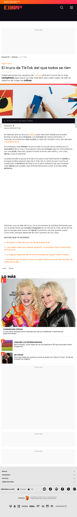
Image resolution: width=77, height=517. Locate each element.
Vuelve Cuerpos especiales (12, 1)
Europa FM (6, 57)
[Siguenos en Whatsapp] (74, 490)
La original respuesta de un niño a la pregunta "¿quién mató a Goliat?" (38, 255)
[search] (61, 7)
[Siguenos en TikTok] (50, 490)
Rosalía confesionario (10, 2)
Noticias (15, 57)
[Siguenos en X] (68, 490)
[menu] (71, 7)
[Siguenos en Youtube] (44, 490)
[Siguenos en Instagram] (56, 490)
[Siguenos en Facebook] (62, 490)
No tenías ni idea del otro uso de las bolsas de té (28, 242)
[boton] (56, 471)
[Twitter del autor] (13, 126)
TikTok (37, 75)
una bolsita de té (11, 142)
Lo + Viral (23, 57)
